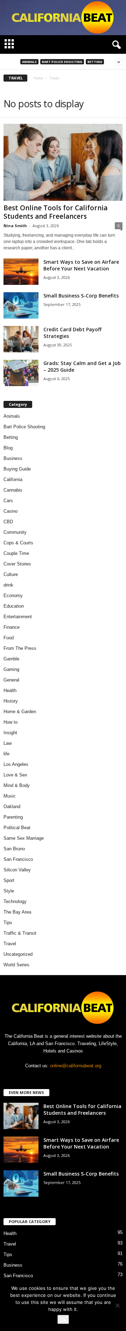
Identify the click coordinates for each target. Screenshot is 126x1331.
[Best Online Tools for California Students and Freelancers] (63, 162)
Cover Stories (17, 564)
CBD (8, 521)
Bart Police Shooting (62, 61)
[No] (117, 1305)
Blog (8, 447)
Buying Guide (17, 469)
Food (9, 637)
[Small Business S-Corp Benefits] (21, 305)
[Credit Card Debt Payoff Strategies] (21, 339)
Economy (13, 595)
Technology (15, 901)
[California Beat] (63, 17)
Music (10, 796)
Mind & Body (17, 785)
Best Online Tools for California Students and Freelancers (55, 212)
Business (13, 458)
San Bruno (14, 848)
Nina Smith (15, 225)
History (11, 701)
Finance (12, 627)
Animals (29, 61)
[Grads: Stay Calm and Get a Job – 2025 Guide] (21, 373)
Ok (63, 1319)
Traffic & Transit (20, 933)
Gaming (11, 669)
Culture (11, 574)
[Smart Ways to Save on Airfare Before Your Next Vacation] (21, 271)
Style (9, 891)
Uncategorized (18, 954)
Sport (9, 880)
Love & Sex (15, 775)
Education (14, 606)
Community (15, 532)
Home (38, 78)
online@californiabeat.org (75, 1065)
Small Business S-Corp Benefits (81, 295)
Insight (10, 732)
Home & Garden (20, 711)
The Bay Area (17, 912)
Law (8, 743)
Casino (11, 511)
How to (11, 722)
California (13, 479)
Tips (8, 922)
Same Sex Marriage (24, 838)
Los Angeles (16, 764)
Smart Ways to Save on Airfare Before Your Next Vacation (81, 265)
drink (8, 585)
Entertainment (18, 616)
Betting (95, 61)
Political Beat (17, 827)
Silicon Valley (17, 869)
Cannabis (13, 490)
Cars (8, 500)
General (11, 680)
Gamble (11, 658)
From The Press (20, 648)
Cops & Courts (18, 542)
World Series (16, 964)
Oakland (12, 806)
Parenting (13, 817)
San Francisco (18, 859)
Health (10, 690)
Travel (10, 943)
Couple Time (16, 553)
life (6, 753)
